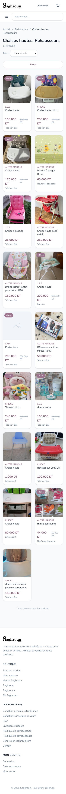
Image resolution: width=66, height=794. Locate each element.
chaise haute (44, 407)
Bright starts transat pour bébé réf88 (16, 288)
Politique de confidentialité (17, 736)
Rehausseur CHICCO (48, 467)
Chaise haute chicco (47, 110)
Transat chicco (12, 407)
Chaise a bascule (14, 231)
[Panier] (58, 5)
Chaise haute (12, 110)
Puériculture (21, 29)
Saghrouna (9, 690)
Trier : (6, 53)
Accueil (7, 29)
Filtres (33, 64)
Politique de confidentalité (17, 731)
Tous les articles (11, 670)
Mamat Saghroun (12, 680)
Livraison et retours (13, 726)
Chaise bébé (11, 347)
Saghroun (8, 685)
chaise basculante (46, 523)
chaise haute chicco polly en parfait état (16, 585)
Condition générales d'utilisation (20, 711)
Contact (7, 745)
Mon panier (9, 771)
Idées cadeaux (10, 675)
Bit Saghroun (10, 695)
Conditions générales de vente (19, 716)
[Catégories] (7, 16)
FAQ (5, 721)
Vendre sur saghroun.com (17, 741)
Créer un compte (12, 766)
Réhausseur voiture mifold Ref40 (47, 349)
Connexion (42, 5)
